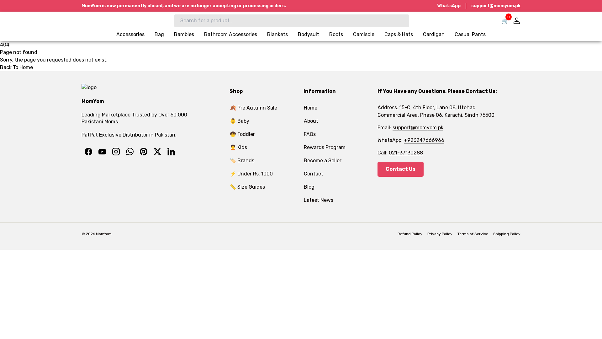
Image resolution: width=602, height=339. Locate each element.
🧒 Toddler (242, 134)
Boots (336, 34)
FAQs (310, 134)
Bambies (184, 34)
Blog (309, 187)
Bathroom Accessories (230, 34)
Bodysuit (308, 34)
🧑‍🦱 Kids (238, 147)
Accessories (130, 34)
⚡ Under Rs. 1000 (251, 174)
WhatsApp (449, 5)
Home (310, 108)
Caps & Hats (398, 34)
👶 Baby (239, 121)
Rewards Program (325, 147)
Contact (313, 174)
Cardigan (434, 34)
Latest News (318, 200)
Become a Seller (322, 161)
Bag (159, 34)
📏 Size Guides (247, 187)
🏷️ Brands (242, 161)
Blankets (277, 34)
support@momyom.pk (495, 5)
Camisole (363, 34)
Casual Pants (470, 34)
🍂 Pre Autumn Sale (253, 108)
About (311, 121)
